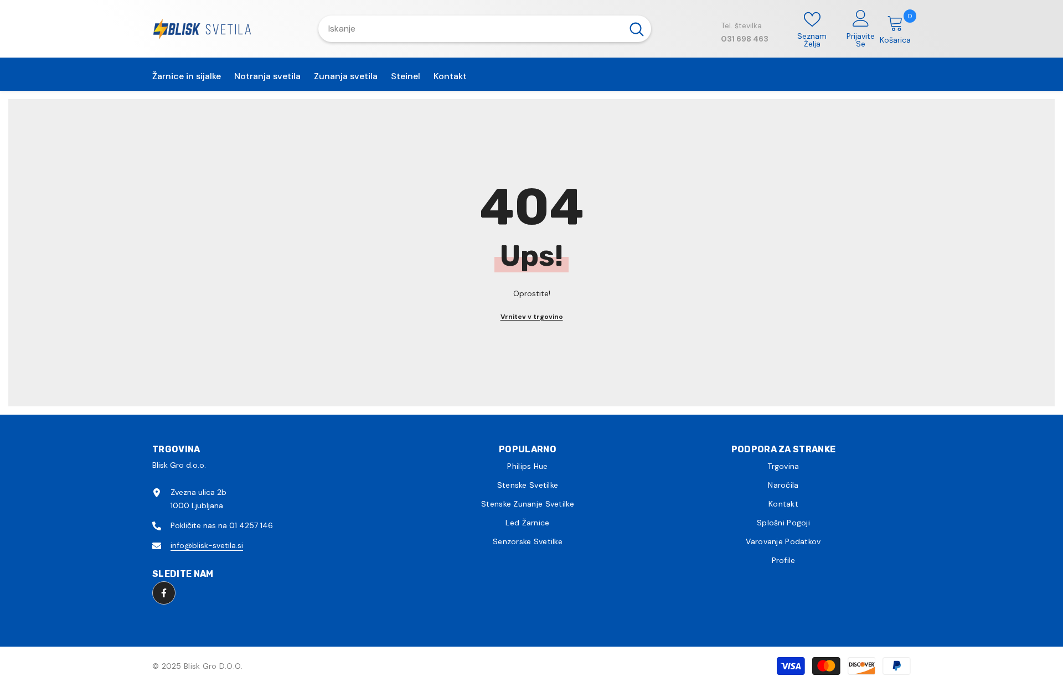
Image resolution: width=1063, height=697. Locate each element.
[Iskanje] (484, 29)
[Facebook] (164, 593)
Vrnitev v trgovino (531, 316)
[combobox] (470, 29)
